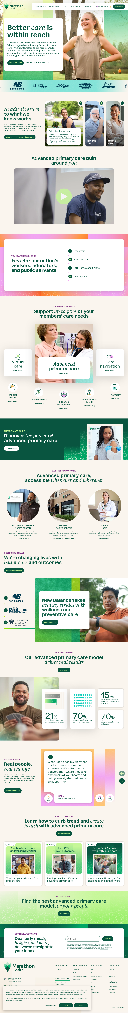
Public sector (77, 973)
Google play (112, 989)
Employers (76, 969)
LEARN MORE (17, 370)
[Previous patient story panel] (122, 773)
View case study (50, 622)
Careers (111, 973)
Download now (11, 448)
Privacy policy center (118, 1007)
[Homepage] (19, 970)
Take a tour (69, 538)
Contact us (112, 976)
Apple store (112, 992)
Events (93, 986)
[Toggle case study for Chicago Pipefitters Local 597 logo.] (19, 610)
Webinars (94, 979)
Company (114, 965)
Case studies (95, 973)
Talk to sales (119, 6)
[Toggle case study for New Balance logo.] (19, 598)
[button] (64, 123)
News (92, 989)
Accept (66, 1005)
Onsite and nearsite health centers (61, 983)
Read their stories (13, 790)
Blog (92, 969)
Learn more (64, 670)
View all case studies (14, 570)
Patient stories (95, 992)
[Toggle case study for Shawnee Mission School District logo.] (19, 622)
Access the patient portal (36, 63)
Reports (93, 983)
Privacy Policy (104, 948)
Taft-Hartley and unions (80, 976)
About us (111, 969)
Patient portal (103, 6)
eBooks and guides (96, 976)
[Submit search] (110, 6)
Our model (58, 969)
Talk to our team (15, 63)
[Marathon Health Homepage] (13, 6)
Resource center (64, 834)
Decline (81, 1005)
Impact (57, 973)
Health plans (76, 979)
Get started (64, 914)
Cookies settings (50, 1005)
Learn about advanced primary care (20, 137)
